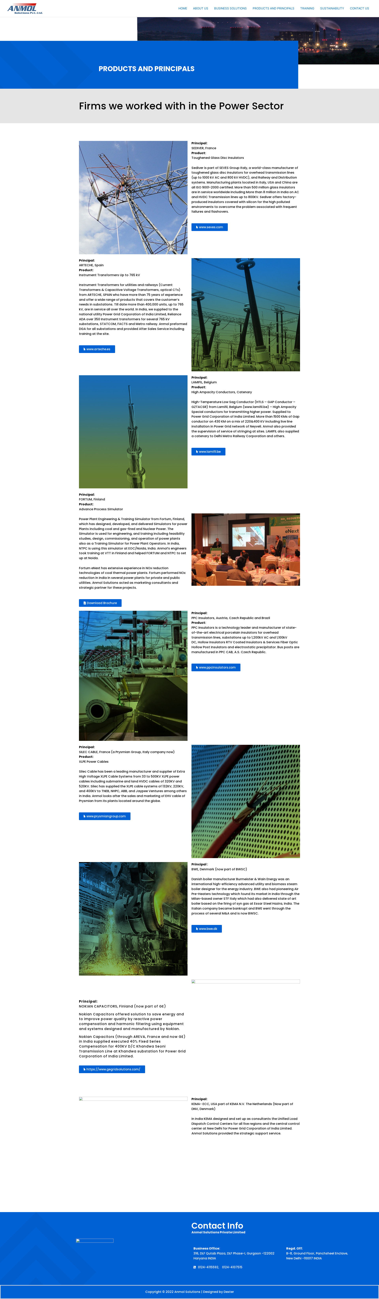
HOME (182, 8)
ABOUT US (200, 8)
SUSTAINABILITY (332, 8)
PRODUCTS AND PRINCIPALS (273, 8)
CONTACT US (359, 8)
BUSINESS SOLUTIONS (230, 8)
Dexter (229, 1292)
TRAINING (307, 8)
